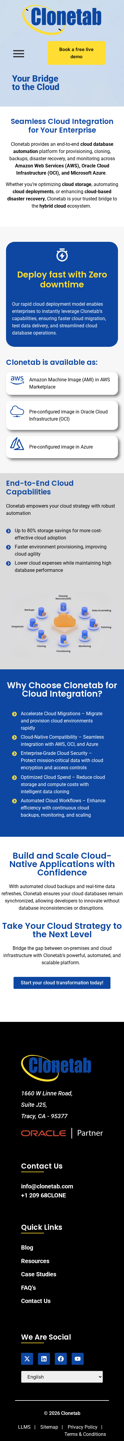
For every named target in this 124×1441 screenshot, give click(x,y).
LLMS (24, 1427)
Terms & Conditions (85, 1434)
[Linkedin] (44, 1359)
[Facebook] (61, 1359)
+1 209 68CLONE (43, 1195)
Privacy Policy (83, 1427)
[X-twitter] (27, 1359)
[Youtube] (78, 1359)
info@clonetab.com (47, 1186)
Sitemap (49, 1427)
